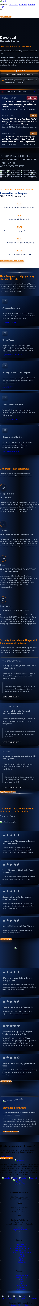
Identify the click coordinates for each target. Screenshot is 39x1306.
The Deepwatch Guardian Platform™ (22, 1248)
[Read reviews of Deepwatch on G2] (19, 1182)
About (22, 1254)
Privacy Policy (23, 1305)
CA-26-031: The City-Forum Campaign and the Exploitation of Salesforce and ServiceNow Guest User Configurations (18, 139)
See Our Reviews (6, 939)
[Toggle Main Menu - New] (1, 9)
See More (34, 92)
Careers (21, 1258)
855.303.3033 (13, 5)
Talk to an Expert (6, 1158)
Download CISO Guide (11, 1131)
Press (22, 1281)
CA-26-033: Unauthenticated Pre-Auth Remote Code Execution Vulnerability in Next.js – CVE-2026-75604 (19, 103)
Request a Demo (19, 71)
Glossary (22, 1287)
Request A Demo (6, 16)
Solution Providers (21, 1250)
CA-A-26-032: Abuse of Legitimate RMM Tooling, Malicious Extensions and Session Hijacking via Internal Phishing (19, 121)
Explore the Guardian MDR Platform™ (19, 74)
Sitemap (14, 1305)
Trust (21, 1260)
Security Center (21, 1246)
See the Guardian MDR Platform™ (12, 261)
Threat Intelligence (21, 1275)
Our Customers (21, 1244)
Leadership (21, 1256)
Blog (21, 1279)
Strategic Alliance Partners (22, 1252)
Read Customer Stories (8, 792)
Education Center (22, 1285)
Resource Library (22, 1277)
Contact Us (23, 5)
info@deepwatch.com (19, 1230)
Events (21, 1283)
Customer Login (21, 1289)
